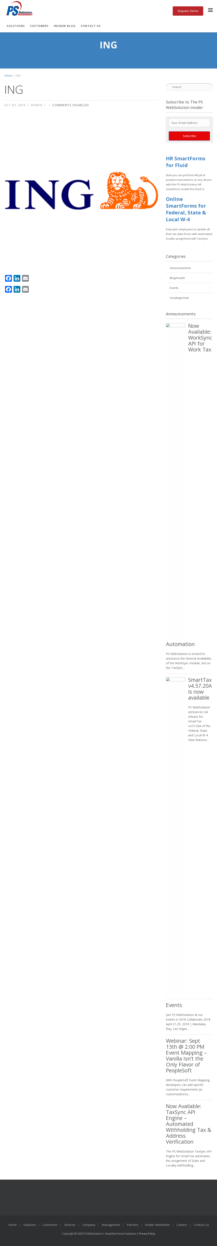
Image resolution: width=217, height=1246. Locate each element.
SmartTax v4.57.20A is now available (200, 688)
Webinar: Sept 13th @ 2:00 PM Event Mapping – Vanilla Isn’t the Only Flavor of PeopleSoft (186, 1055)
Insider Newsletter (157, 1225)
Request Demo (188, 11)
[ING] (81, 190)
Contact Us (91, 26)
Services (69, 1225)
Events (174, 288)
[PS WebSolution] (103, 8)
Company (88, 1225)
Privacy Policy (147, 1233)
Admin (36, 105)
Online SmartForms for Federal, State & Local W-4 (186, 209)
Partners (132, 1225)
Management (111, 1225)
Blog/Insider (177, 278)
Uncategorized (179, 298)
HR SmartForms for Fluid (185, 162)
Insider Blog (65, 26)
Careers (182, 1225)
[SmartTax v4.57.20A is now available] (175, 835)
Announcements (180, 268)
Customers (39, 26)
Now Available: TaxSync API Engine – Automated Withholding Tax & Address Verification (188, 1123)
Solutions (16, 26)
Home (8, 75)
